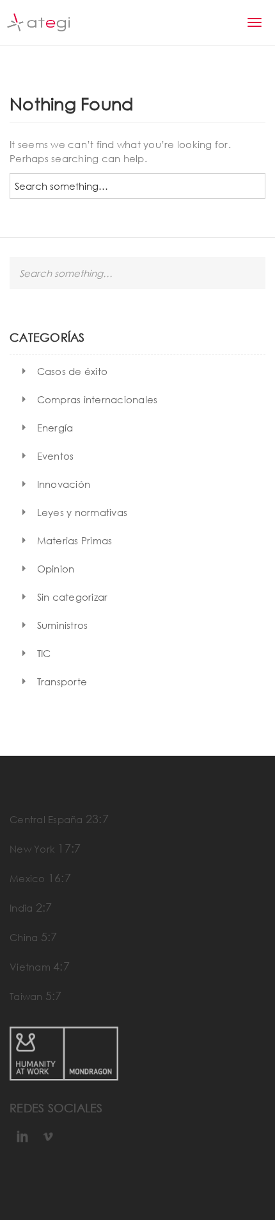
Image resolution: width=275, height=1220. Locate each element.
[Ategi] (38, 22)
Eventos (55, 456)
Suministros (62, 625)
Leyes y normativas (82, 512)
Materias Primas (75, 540)
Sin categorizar (72, 597)
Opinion (56, 568)
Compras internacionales (97, 399)
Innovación (64, 484)
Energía (55, 427)
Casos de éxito (72, 371)
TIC (44, 653)
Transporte (62, 681)
